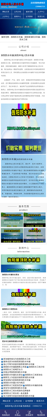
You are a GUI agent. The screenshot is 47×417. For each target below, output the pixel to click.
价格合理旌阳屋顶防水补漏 (15, 372)
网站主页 (5, 12)
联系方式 (40, 401)
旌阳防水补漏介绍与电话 (14, 383)
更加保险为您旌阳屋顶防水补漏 (16, 380)
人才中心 (5, 16)
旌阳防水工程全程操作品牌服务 (16, 391)
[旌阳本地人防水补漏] (14, 4)
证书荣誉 (29, 16)
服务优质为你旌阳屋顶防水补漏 (16, 362)
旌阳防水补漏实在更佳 (10, 275)
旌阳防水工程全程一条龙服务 (15, 393)
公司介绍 (17, 12)
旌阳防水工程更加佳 (9, 309)
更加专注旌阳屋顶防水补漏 (12, 341)
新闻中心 (17, 16)
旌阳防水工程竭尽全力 (13, 369)
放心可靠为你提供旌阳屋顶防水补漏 (18, 364)
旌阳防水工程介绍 (36, 367)
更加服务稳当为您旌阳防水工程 (16, 359)
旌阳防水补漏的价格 (33, 385)
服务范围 (29, 12)
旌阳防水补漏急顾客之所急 (15, 367)
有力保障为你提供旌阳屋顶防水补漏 (18, 396)
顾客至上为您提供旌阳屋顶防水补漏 (18, 377)
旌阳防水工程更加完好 (13, 385)
